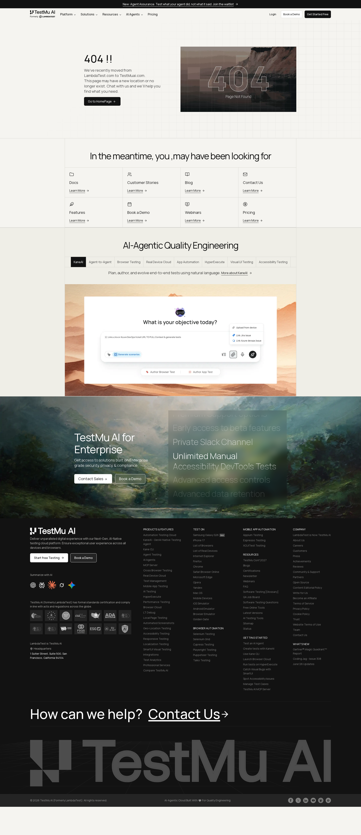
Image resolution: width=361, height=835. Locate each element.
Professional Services (156, 665)
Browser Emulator (204, 614)
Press (296, 556)
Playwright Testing (204, 649)
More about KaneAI (234, 273)
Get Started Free (317, 14)
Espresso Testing (254, 540)
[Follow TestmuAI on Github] (320, 800)
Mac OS (197, 593)
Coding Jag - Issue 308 (307, 658)
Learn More (77, 190)
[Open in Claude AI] (52, 585)
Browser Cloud (152, 607)
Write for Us (300, 593)
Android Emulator (204, 608)
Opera (197, 582)
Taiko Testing (201, 660)
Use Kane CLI (251, 654)
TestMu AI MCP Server (257, 689)
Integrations (151, 654)
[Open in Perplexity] (42, 585)
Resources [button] (110, 14)
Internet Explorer (203, 556)
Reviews (298, 566)
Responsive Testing (155, 639)
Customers (300, 551)
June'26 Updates (303, 664)
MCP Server (150, 565)
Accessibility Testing (273, 262)
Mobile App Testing (155, 586)
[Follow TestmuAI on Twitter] (298, 800)
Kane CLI (148, 549)
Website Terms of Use (307, 624)
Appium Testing (253, 535)
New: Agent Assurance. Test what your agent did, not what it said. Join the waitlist (178, 4)
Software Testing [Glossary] (260, 592)
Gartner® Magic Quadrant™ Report (310, 651)
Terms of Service (303, 603)
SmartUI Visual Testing (157, 649)
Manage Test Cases (255, 684)
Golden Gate (201, 619)
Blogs (246, 565)
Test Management (155, 581)
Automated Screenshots (158, 623)
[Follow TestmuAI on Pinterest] (328, 800)
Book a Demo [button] (291, 14)
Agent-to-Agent (100, 262)
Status (247, 628)
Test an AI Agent (253, 643)
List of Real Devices (205, 551)
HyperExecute (215, 262)
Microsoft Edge (202, 577)
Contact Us (300, 635)
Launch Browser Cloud (257, 659)
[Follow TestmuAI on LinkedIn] (305, 800)
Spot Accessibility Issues (258, 678)
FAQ (245, 586)
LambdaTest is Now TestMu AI (312, 535)
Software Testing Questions (260, 602)
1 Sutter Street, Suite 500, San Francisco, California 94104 (48, 656)
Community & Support (306, 572)
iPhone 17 (199, 540)
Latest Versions (253, 613)
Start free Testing (47, 558)
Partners (298, 577)
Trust (296, 619)
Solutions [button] (88, 14)
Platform (66, 14)
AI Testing (149, 591)
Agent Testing (152, 554)
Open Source (301, 582)
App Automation (188, 262)
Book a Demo (130, 478)
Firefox (197, 561)
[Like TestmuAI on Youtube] (313, 800)
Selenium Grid (201, 639)
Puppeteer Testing (205, 655)
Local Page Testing (155, 617)
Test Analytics (152, 660)
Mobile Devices (202, 598)
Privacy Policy (301, 608)
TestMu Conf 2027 (255, 560)
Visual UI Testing (242, 262)
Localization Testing (156, 644)
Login (272, 14)
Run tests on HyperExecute (260, 664)
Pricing (153, 14)
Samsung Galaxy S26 (206, 535)
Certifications (251, 570)
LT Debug (149, 612)
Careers (298, 545)
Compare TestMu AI (155, 670)
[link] (42, 14)
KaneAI (78, 262)
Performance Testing (156, 602)
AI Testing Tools (253, 618)
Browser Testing (128, 262)
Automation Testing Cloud (159, 535)
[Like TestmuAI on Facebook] (290, 800)
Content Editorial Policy (307, 587)
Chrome (198, 566)
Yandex (197, 587)
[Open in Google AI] (72, 585)
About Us (299, 540)
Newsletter (250, 576)
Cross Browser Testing (157, 570)
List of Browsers (203, 545)
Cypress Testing (203, 644)
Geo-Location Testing (157, 628)
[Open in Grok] (62, 585)
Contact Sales (90, 478)
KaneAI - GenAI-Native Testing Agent (162, 542)
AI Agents (133, 14)
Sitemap (248, 623)
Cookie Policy (301, 614)
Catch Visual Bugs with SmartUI (257, 671)
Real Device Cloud (158, 262)
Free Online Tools (254, 607)
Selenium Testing (204, 634)
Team (296, 630)
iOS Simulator (201, 603)
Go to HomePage (100, 101)
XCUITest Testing (254, 545)
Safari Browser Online (206, 572)
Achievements (302, 561)
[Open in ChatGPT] (33, 585)
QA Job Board (251, 597)
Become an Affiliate (305, 598)
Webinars (249, 581)
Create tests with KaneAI (258, 648)
